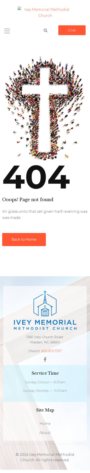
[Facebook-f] (45, 359)
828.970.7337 (51, 351)
